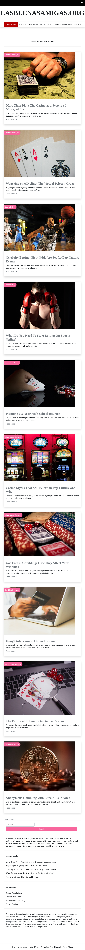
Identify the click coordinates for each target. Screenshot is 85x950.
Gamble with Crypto (12, 55)
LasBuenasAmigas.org (42, 13)
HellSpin (9, 921)
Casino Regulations (12, 363)
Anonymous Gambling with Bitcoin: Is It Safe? (38, 798)
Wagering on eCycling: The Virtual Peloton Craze (40, 183)
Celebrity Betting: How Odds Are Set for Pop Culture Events (42, 259)
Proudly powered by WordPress (25, 947)
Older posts (9, 819)
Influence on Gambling (13, 437)
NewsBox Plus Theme (50, 947)
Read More (10, 119)
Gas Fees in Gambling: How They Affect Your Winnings (37, 565)
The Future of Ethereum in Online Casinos (35, 721)
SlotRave (43, 838)
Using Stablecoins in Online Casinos (30, 641)
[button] (81, 2)
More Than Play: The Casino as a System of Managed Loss (36, 107)
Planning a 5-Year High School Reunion (33, 413)
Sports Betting (10, 207)
